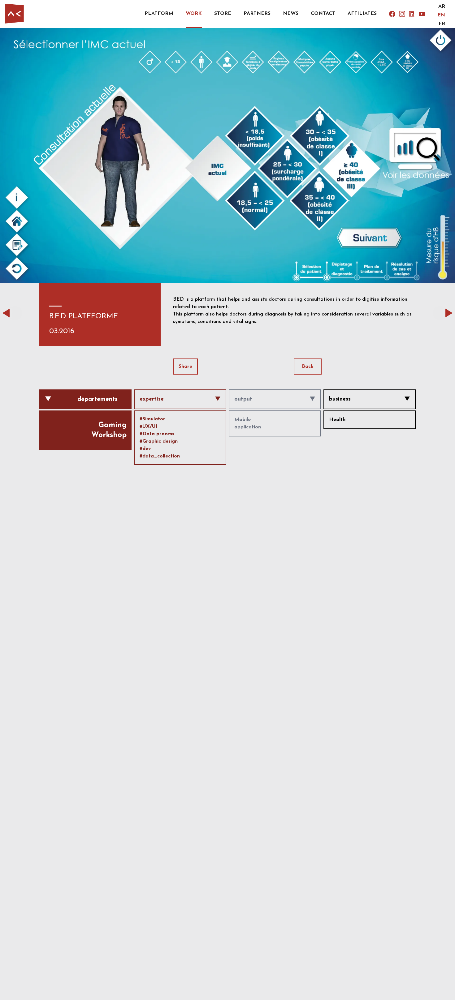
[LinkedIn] (412, 14)
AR (441, 6)
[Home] (14, 14)
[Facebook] (392, 14)
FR (442, 23)
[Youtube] (422, 14)
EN (441, 15)
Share (185, 366)
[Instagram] (402, 14)
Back (308, 366)
